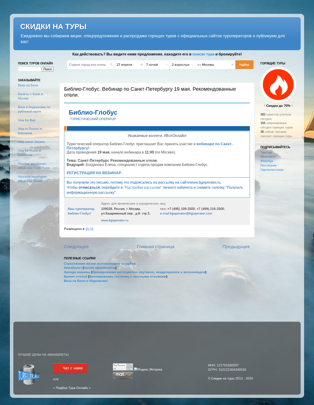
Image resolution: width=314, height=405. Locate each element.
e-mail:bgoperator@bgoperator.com (186, 213)
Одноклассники (272, 169)
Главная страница (155, 246)
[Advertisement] (278, 248)
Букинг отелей (75, 276)
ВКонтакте (268, 156)
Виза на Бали (28, 85)
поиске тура (203, 54)
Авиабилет (73, 267)
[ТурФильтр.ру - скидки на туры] (29, 384)
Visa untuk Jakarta (31, 142)
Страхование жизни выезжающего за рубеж (100, 263)
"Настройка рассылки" (143, 187)
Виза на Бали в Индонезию (86, 281)
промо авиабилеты (99, 267)
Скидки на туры (222, 378)
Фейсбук (266, 161)
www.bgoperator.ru (114, 220)
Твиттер (266, 152)
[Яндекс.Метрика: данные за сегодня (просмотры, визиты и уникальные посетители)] (148, 369)
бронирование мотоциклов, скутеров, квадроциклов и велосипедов (148, 272)
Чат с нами (73, 368)
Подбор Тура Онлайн (72, 388)
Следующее (76, 246)
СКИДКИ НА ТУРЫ (53, 26)
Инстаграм (268, 165)
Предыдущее (236, 246)
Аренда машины (77, 272)
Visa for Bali (26, 120)
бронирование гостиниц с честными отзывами (127, 276)
